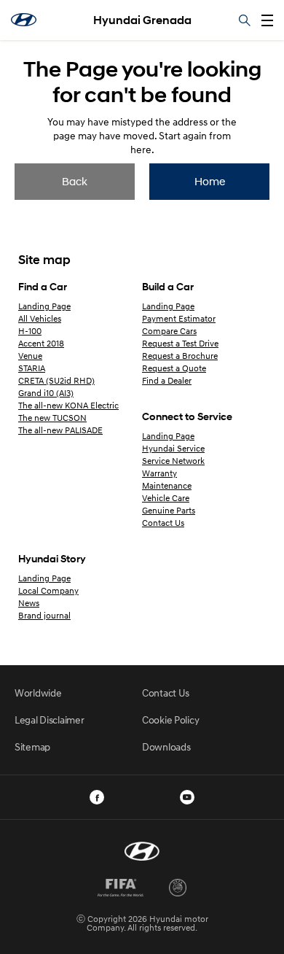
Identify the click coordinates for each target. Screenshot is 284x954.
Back (74, 180)
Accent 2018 (41, 343)
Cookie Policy (170, 719)
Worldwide (38, 692)
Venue (30, 355)
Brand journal (44, 615)
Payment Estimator (179, 318)
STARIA (31, 367)
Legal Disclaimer (49, 719)
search (245, 20)
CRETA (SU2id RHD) (56, 380)
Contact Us (163, 522)
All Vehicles (39, 318)
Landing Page (44, 305)
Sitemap (32, 746)
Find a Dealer (167, 380)
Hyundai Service (173, 448)
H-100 (30, 330)
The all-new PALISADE (60, 429)
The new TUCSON (52, 417)
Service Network (173, 460)
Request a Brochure (180, 355)
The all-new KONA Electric (68, 405)
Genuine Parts (168, 510)
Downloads (166, 746)
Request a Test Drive (180, 343)
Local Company (48, 590)
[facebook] (97, 797)
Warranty (159, 473)
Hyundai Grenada (142, 20)
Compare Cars (169, 330)
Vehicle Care (165, 497)
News (28, 602)
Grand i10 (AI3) (46, 392)
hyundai (23, 19)
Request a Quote (174, 367)
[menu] (267, 20)
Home (209, 180)
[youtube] (187, 797)
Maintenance (167, 485)
